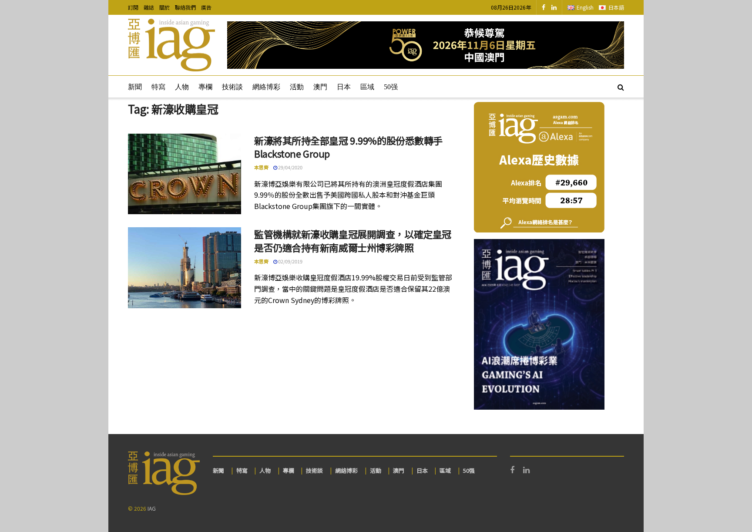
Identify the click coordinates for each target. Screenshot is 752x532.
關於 (164, 7)
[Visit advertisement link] (425, 45)
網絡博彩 (266, 87)
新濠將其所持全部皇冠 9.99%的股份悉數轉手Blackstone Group (348, 147)
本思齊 (261, 167)
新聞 (135, 87)
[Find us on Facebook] (543, 7)
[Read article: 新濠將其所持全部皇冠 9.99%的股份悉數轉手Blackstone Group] (184, 174)
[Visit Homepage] (171, 45)
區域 (367, 87)
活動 (297, 87)
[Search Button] (621, 87)
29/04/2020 (289, 167)
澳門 (320, 87)
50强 (391, 87)
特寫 (158, 87)
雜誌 (149, 7)
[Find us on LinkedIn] (554, 7)
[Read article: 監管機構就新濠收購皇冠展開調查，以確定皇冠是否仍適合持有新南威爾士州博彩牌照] (184, 267)
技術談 (232, 87)
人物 (182, 87)
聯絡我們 (185, 7)
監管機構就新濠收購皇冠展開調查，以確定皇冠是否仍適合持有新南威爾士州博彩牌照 (352, 240)
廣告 (206, 7)
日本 (344, 87)
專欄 (205, 87)
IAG (152, 508)
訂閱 (133, 7)
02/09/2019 (289, 261)
